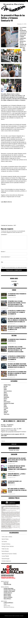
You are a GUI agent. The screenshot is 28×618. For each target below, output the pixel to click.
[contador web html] (14, 448)
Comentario (4, 234)
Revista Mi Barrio (7, 599)
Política (5, 406)
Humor (5, 400)
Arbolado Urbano (7, 385)
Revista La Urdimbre (8, 597)
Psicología (6, 408)
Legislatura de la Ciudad (9, 403)
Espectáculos (6, 397)
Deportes (6, 394)
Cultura (5, 392)
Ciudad (5, 389)
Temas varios (6, 414)
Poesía (5, 405)
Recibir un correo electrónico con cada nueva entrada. (14, 267)
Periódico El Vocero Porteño (9, 590)
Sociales (5, 412)
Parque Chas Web (7, 584)
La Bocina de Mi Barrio (8, 602)
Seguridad (6, 411)
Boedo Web (6, 583)
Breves (5, 388)
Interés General (7, 402)
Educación (6, 395)
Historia (5, 398)
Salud (5, 409)
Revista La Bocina (7, 596)
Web (2, 262)
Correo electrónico (5, 256)
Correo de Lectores (8, 391)
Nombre (3, 251)
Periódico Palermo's (8, 593)
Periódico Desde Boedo (8, 588)
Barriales (6, 386)
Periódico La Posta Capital (9, 591)
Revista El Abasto (7, 594)
